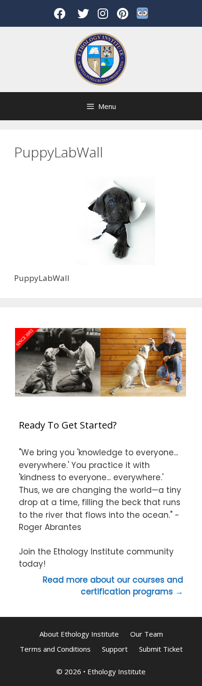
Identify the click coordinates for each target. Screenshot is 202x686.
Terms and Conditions (55, 649)
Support (115, 649)
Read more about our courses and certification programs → (113, 586)
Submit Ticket (161, 649)
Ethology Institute (116, 671)
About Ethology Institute (79, 634)
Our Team (146, 634)
